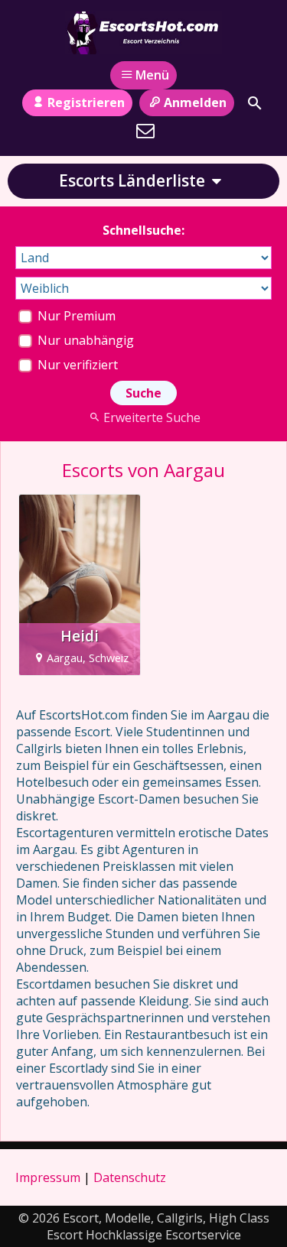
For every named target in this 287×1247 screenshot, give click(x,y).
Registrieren (86, 102)
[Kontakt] (145, 131)
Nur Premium (75, 315)
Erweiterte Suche (152, 417)
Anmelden (195, 102)
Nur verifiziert (76, 364)
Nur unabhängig (84, 340)
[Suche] (255, 103)
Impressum (47, 1177)
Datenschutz (129, 1177)
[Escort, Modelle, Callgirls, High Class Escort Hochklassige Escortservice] (144, 32)
